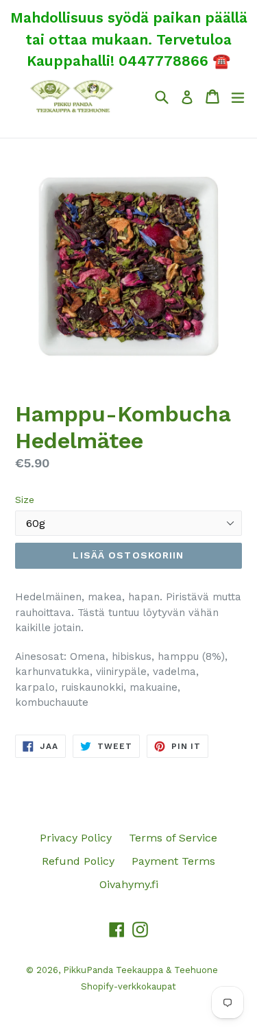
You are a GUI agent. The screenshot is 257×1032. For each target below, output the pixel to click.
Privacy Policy (76, 837)
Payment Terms (173, 861)
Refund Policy (78, 861)
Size (24, 499)
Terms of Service (173, 837)
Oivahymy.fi (128, 884)
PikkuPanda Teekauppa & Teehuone (140, 970)
